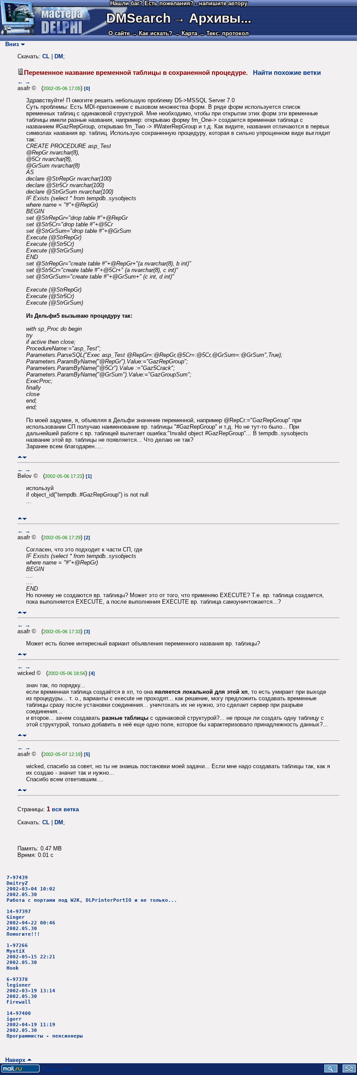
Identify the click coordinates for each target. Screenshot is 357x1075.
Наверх (13, 1060)
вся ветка (65, 809)
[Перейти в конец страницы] (24, 457)
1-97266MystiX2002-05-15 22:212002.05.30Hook (31, 957)
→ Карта (185, 33)
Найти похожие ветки (287, 72)
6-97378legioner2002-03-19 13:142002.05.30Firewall (31, 991)
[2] (87, 537)
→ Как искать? (151, 33)
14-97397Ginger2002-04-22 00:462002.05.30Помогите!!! (31, 923)
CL (46, 56)
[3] (87, 631)
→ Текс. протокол (224, 33)
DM (58, 56)
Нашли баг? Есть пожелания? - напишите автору (178, 3)
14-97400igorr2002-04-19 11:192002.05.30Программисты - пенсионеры (45, 1025)
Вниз (10, 44)
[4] (92, 673)
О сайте (119, 33)
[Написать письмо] (349, 1070)
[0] (87, 88)
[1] (89, 476)
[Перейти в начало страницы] (19, 457)
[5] (87, 754)
